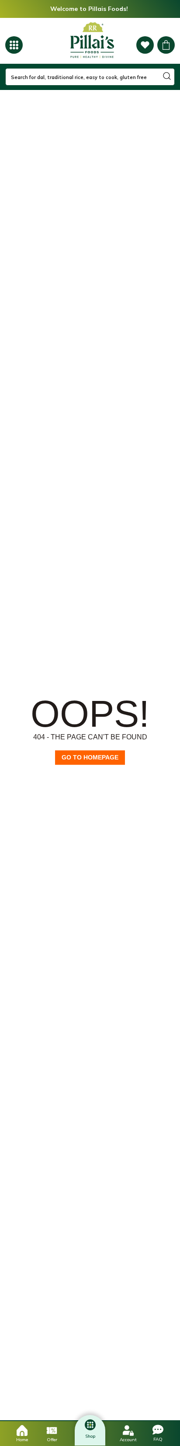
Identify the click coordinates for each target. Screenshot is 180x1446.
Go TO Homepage (90, 757)
